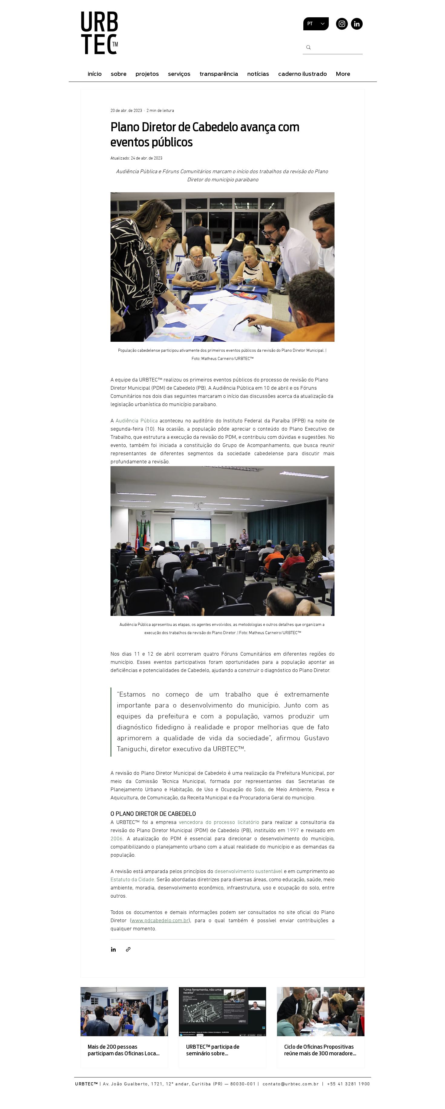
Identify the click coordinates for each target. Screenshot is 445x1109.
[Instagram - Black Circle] (342, 24)
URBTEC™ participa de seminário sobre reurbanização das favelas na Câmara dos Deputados (221, 1050)
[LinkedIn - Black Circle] (357, 24)
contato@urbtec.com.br (291, 1084)
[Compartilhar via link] (128, 949)
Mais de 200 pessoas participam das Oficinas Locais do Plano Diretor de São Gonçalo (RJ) (124, 1050)
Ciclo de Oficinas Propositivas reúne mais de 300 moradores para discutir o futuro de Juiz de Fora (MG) (319, 1050)
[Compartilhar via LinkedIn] (113, 949)
